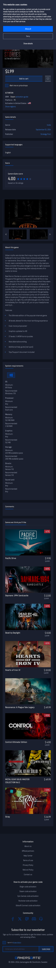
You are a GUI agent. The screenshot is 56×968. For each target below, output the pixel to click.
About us (28, 846)
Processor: (9, 398)
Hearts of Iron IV (12, 670)
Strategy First (46, 134)
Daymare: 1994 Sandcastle (16, 595)
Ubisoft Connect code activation (28, 905)
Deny (28, 36)
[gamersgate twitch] (26, 918)
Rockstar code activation (28, 900)
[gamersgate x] (19, 918)
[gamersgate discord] (33, 919)
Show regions (10, 106)
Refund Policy (28, 869)
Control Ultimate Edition (16, 742)
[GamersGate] (28, 959)
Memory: (8, 414)
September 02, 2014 (43, 129)
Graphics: (9, 430)
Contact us (28, 874)
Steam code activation (28, 891)
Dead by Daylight (12, 632)
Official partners (28, 851)
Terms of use (28, 860)
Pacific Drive (10, 558)
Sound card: (10, 479)
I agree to (14, 943)
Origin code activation (28, 886)
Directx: (8, 463)
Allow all (28, 29)
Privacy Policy (28, 865)
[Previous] (6, 234)
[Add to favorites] (48, 79)
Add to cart (24, 78)
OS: (6, 381)
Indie (49, 125)
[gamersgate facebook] (12, 918)
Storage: (8, 447)
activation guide (22, 96)
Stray (7, 816)
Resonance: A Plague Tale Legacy (20, 707)
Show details (28, 43)
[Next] (50, 234)
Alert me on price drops (19, 85)
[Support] (40, 918)
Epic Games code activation (28, 896)
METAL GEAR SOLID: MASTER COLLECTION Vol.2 (17, 781)
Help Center (28, 855)
